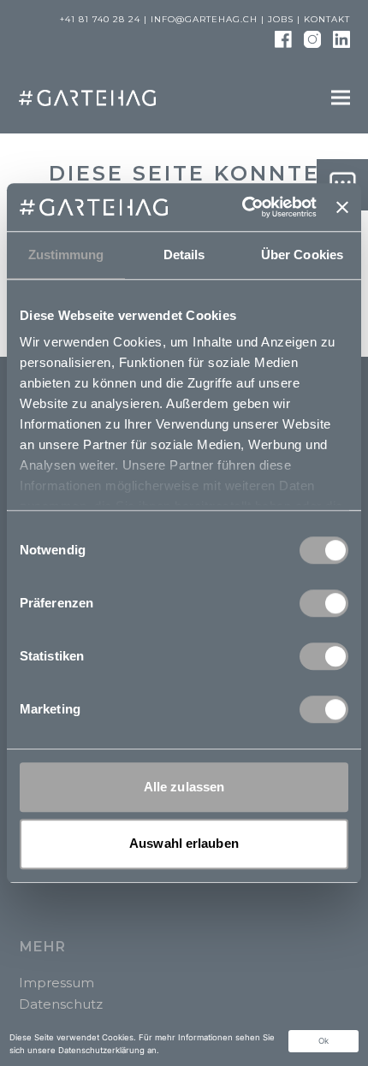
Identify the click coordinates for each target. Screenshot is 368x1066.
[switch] (324, 603)
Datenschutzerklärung (101, 1050)
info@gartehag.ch (204, 19)
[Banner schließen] (342, 207)
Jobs (281, 19)
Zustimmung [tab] (66, 254)
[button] (340, 97)
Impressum (56, 982)
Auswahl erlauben (184, 843)
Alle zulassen (184, 786)
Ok (323, 1040)
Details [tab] (184, 254)
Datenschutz (61, 1004)
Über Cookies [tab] (302, 254)
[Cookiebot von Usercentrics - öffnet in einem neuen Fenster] (242, 207)
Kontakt (327, 19)
